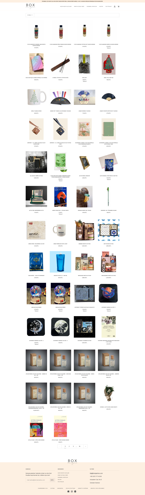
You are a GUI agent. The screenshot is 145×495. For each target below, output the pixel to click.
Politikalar (61, 481)
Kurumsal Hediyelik (63, 477)
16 (79, 446)
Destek (59, 479)
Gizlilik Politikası (70, 488)
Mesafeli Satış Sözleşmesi (97, 488)
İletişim (52, 488)
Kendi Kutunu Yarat (63, 475)
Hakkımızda (60, 488)
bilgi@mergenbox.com (96, 473)
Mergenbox (42, 488)
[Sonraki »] (86, 446)
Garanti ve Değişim (83, 488)
